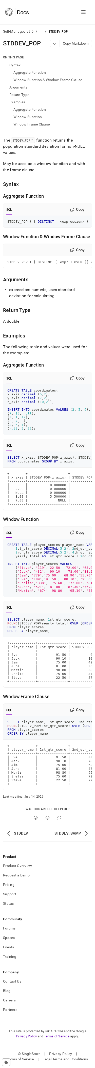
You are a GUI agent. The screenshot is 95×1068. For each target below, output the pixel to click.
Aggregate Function (29, 72)
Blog (6, 991)
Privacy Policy (26, 1036)
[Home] (17, 12)
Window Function (27, 117)
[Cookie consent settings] (6, 1062)
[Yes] (36, 817)
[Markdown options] (55, 43)
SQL (9, 209)
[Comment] (59, 817)
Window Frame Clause (31, 124)
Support (9, 894)
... (41, 31)
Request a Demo (16, 875)
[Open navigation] (83, 12)
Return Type (19, 95)
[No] (47, 817)
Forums (9, 928)
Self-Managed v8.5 (18, 31)
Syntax (15, 65)
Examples (17, 102)
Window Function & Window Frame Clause (47, 80)
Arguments (18, 87)
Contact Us (12, 981)
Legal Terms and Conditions (65, 1059)
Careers (9, 1000)
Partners (10, 1010)
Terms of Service (56, 1036)
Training (9, 956)
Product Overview (17, 866)
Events (8, 947)
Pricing (8, 885)
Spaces (9, 938)
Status (8, 903)
